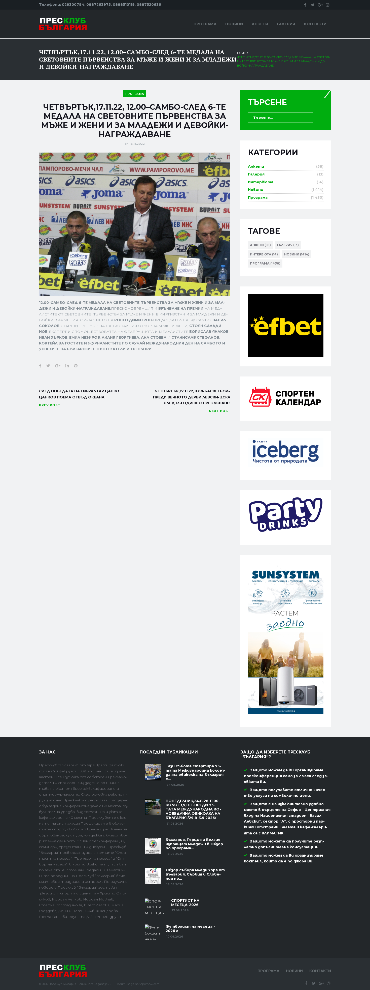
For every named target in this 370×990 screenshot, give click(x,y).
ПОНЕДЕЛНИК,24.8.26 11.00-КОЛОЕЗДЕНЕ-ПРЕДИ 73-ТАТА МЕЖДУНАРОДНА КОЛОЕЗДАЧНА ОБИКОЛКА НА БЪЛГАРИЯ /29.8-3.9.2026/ (193, 809)
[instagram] (327, 5)
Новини (234, 24)
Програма (205, 24)
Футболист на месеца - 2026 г (190, 928)
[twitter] (312, 5)
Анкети (260, 24)
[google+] (320, 5)
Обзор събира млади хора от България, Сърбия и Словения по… (195, 874)
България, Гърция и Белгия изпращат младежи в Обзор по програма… (194, 844)
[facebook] (305, 5)
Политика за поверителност (137, 984)
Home (241, 53)
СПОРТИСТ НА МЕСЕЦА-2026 (185, 902)
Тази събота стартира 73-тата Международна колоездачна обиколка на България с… (195, 772)
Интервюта (260, 182)
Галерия (286, 24)
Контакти (315, 24)
